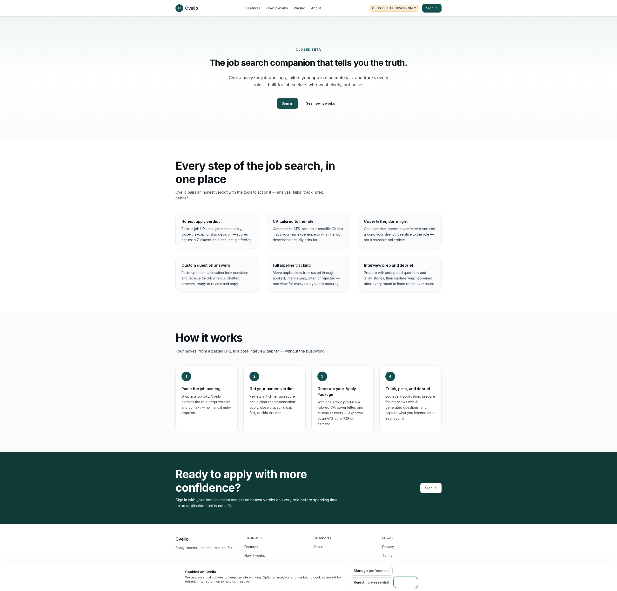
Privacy (388, 547)
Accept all (405, 582)
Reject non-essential (371, 582)
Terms (387, 555)
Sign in (432, 8)
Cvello (188, 8)
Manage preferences (371, 571)
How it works (277, 8)
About (316, 8)
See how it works (320, 103)
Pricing (299, 8)
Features (253, 8)
